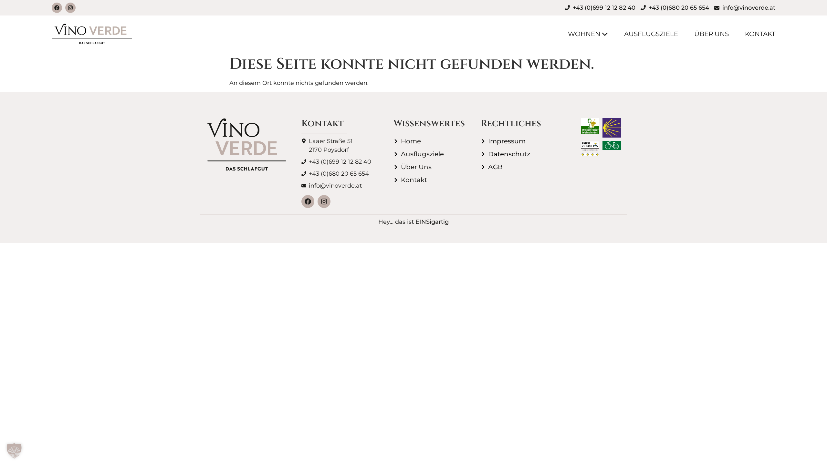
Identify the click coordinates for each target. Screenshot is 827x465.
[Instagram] (70, 8)
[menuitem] (580, 34)
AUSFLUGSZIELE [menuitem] (651, 34)
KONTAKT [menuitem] (760, 34)
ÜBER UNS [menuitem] (711, 34)
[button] (14, 451)
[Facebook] (57, 8)
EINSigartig (432, 221)
